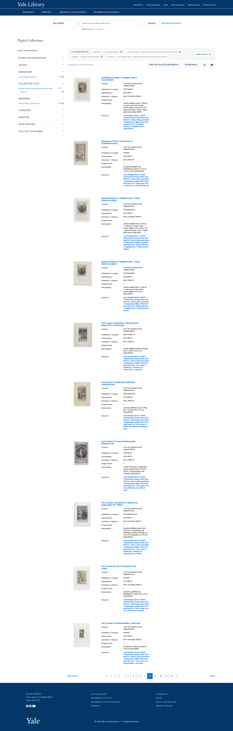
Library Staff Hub (164, 706)
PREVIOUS (73, 676)
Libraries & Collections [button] (72, 12)
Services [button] (46, 12)
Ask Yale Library (177, 5)
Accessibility (162, 694)
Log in (165, 5)
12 (172, 676)
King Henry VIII (128, 124)
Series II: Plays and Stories (140, 120)
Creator (24, 117)
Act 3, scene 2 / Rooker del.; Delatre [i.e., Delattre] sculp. (118, 383)
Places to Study (209, 5)
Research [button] (28, 12)
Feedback (95, 706)
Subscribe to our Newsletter (105, 702)
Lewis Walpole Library (131, 115)
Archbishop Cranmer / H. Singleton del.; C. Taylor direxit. (119, 79)
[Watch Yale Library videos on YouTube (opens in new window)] (33, 706)
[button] (152, 23)
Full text (99, 29)
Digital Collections (30, 41)
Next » (91, 65)
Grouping (24, 98)
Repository (25, 71)
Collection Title (29, 83)
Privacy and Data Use (166, 702)
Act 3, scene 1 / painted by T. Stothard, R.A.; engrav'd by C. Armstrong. (120, 324)
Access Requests (153, 5)
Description (89, 29)
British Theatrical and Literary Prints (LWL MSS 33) (136, 118)
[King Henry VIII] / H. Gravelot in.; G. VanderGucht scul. (117, 142)
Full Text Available (31, 131)
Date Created (27, 124)
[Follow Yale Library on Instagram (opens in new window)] (30, 706)
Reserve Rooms (194, 5)
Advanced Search (171, 23)
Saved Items (138, 5)
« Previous (72, 65)
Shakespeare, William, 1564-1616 (136, 122)
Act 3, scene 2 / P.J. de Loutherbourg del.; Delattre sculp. (118, 442)
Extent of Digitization (32, 57)
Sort (163, 65)
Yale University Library (32, 5)
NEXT (213, 676)
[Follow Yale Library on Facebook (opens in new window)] (27, 706)
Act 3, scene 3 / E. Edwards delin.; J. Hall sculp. (120, 623)
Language (25, 110)
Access (23, 64)
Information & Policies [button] (105, 12)
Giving (159, 698)
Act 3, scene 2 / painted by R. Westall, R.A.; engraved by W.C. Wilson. (119, 504)
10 (190, 65)
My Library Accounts (101, 698)
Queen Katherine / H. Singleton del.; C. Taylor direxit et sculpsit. (120, 199)
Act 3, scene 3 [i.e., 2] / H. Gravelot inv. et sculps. (118, 567)
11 (166, 676)
